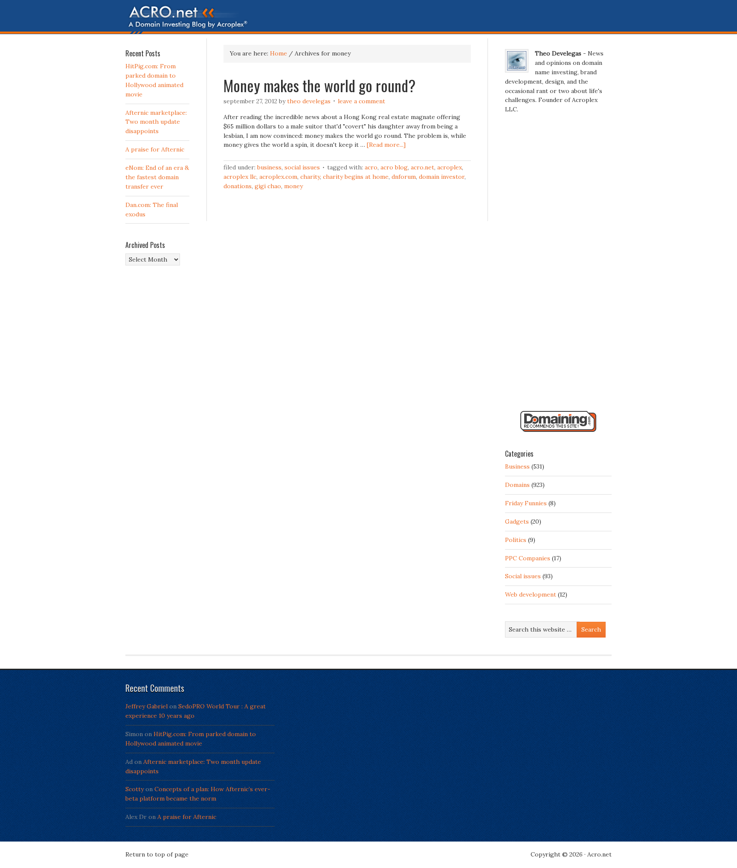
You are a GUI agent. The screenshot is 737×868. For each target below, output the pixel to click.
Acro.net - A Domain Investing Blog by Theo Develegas (368, 19)
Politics (515, 540)
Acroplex (449, 167)
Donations (237, 186)
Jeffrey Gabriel (146, 706)
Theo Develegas (309, 101)
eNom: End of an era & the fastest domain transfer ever (157, 177)
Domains (517, 485)
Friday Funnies (526, 503)
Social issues (302, 167)
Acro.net (422, 167)
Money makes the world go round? (319, 85)
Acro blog (394, 167)
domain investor (441, 177)
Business (269, 167)
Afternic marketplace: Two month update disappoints (156, 122)
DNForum (404, 177)
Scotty (134, 789)
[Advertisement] (558, 266)
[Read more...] (386, 145)
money (293, 186)
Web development (530, 594)
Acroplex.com (278, 177)
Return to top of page (157, 854)
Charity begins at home (356, 177)
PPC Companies (527, 558)
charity (310, 177)
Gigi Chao (268, 186)
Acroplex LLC (239, 177)
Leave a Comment (361, 101)
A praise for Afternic (154, 149)
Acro (371, 167)
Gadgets (517, 521)
